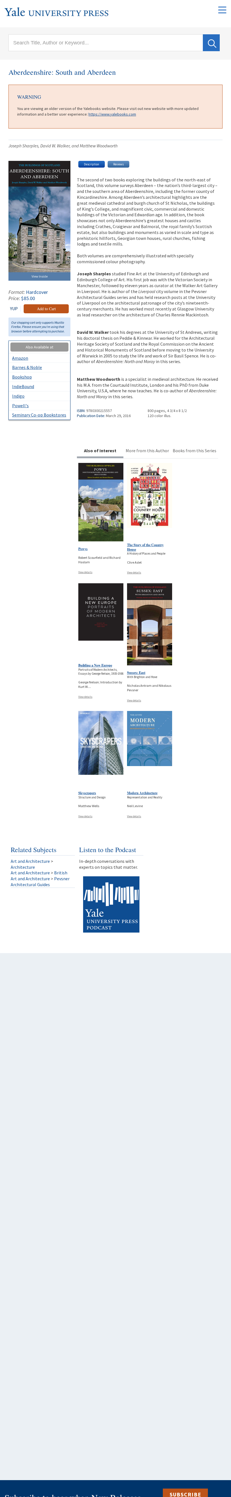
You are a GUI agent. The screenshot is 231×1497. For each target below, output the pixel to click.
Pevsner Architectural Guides (40, 881)
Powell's (20, 405)
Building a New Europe (95, 665)
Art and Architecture (30, 861)
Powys (83, 548)
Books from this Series (194, 450)
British (60, 872)
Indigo (18, 396)
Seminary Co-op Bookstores (39, 415)
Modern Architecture (142, 793)
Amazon (20, 358)
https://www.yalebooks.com (112, 114)
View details (85, 572)
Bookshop (22, 377)
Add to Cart (46, 308)
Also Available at (39, 347)
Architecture (23, 867)
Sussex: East (136, 672)
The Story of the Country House (145, 547)
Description (91, 164)
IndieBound (23, 386)
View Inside (40, 276)
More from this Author (147, 450)
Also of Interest (100, 450)
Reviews (118, 164)
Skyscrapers (87, 793)
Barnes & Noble (27, 367)
